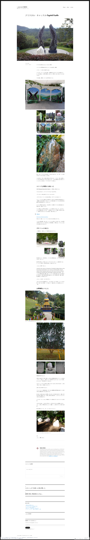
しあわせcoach (28, 513)
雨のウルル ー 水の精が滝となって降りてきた (32, 508)
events (71, 7)
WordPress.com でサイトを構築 (27, 535)
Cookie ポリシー (20, 538)
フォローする (27, 527)
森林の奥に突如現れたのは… (30, 505)
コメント (61, 476)
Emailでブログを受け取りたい (30, 520)
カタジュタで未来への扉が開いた (30, 507)
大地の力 (30, 64)
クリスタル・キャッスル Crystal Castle (31, 506)
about (68, 7)
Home (64, 7)
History (38, 214)
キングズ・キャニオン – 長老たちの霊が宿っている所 (33, 509)
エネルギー (26, 64)
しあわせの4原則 (22, 7)
